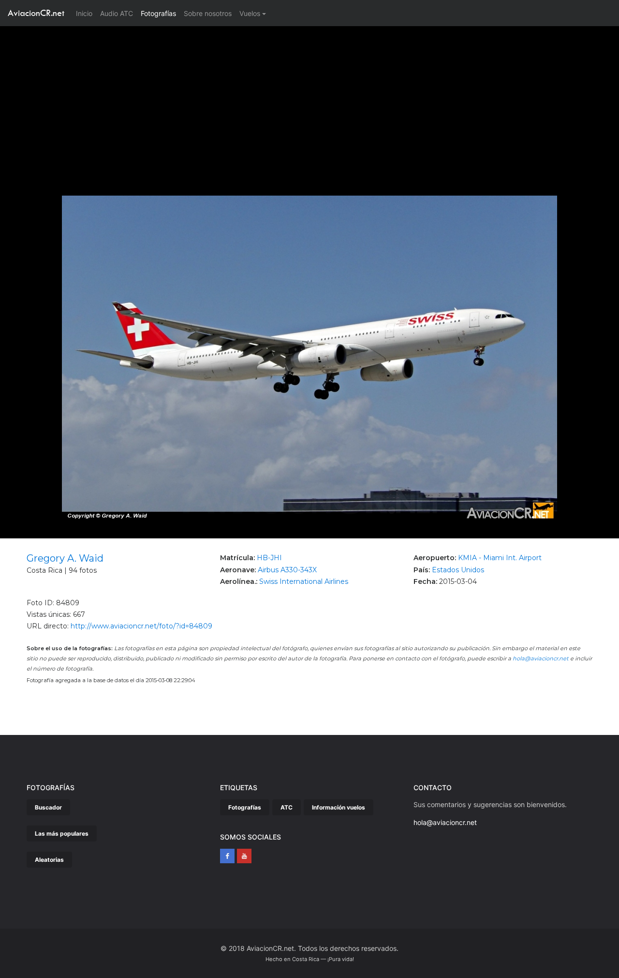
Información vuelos (338, 807)
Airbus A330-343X (287, 569)
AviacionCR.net (36, 12)
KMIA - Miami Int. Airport (500, 557)
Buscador (48, 807)
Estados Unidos (458, 569)
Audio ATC (116, 13)
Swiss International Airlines (303, 581)
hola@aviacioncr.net (541, 658)
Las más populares (61, 833)
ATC (286, 807)
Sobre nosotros (208, 13)
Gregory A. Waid (65, 558)
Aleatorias (49, 859)
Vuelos (249, 13)
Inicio (86, 13)
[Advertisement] (309, 99)
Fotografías (158, 13)
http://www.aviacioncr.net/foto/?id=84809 (141, 626)
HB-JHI (269, 557)
